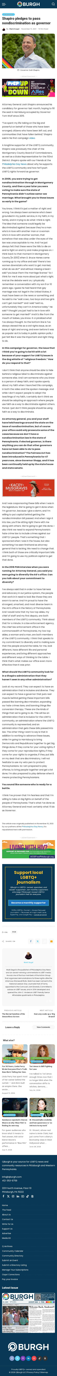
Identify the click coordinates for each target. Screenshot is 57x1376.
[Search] (53, 4)
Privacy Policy (33, 1372)
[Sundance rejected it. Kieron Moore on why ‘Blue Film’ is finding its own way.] (15, 1107)
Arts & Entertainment (13, 1058)
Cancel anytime (40, 915)
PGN (14, 932)
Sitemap (44, 1372)
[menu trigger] (4, 4)
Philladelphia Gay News (32, 826)
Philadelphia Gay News (14, 164)
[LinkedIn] (18, 1196)
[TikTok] (27, 1196)
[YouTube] (22, 1196)
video (32, 138)
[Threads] (32, 1196)
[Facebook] (30, 941)
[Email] (51, 941)
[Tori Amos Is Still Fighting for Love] (42, 1054)
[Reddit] (44, 941)
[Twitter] (37, 941)
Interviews (8, 14)
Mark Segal (14, 29)
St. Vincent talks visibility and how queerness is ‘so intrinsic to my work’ (40, 1123)
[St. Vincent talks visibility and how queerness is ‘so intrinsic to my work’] (42, 1107)
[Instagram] (50, 1001)
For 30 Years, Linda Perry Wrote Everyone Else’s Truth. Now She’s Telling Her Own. (14, 1069)
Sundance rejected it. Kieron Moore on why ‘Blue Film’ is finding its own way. (14, 1123)
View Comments (43, 1027)
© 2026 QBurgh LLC (17, 1372)
